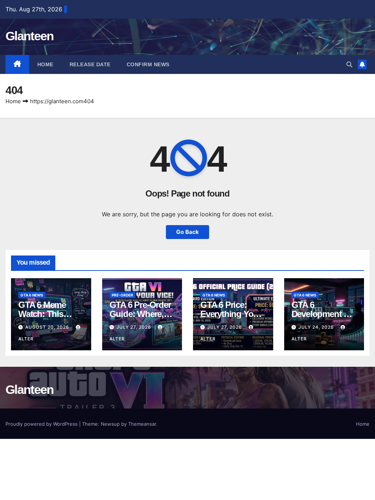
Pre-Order (122, 295)
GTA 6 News (32, 295)
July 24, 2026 (316, 327)
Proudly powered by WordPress (42, 424)
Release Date (90, 64)
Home (45, 64)
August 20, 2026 (48, 327)
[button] (349, 64)
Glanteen (29, 36)
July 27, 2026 (134, 327)
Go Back (187, 231)
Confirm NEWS (148, 64)
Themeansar (142, 424)
